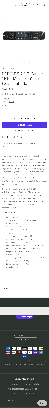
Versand (11, 101)
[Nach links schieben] (19, 62)
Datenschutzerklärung (39, 361)
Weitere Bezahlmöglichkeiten (24, 130)
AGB (31, 364)
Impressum (10, 364)
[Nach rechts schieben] (29, 62)
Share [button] (6, 288)
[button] (4, 4)
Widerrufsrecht (40, 364)
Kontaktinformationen (21, 364)
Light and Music (13, 361)
